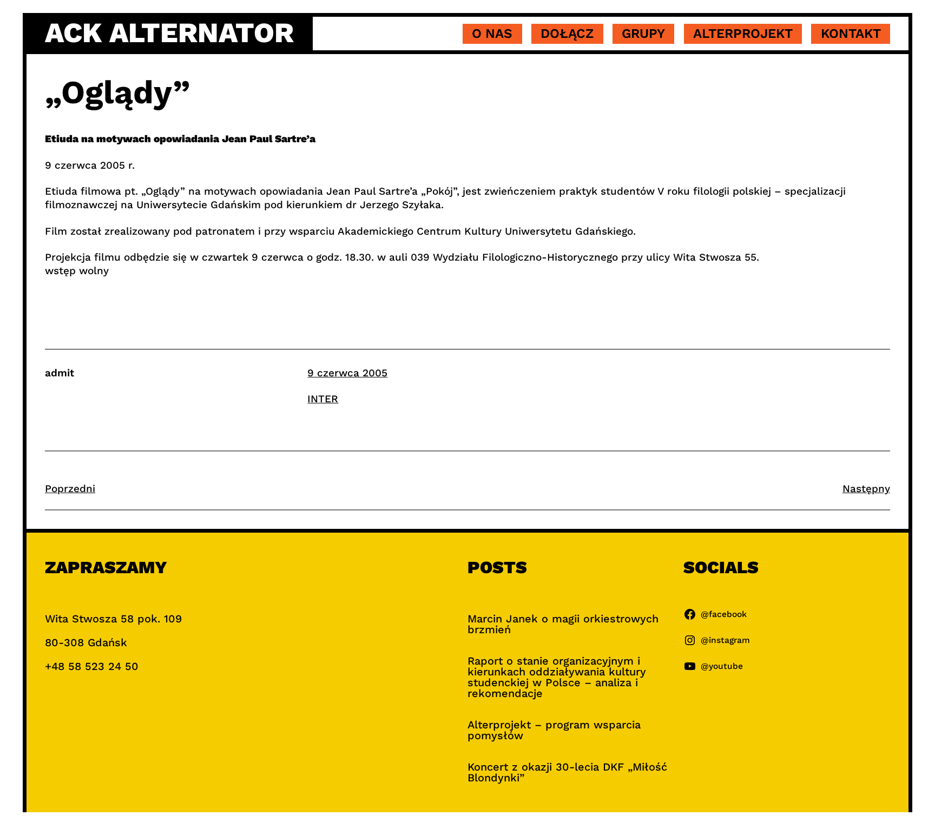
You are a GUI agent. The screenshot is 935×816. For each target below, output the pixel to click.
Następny (866, 488)
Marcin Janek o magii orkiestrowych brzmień (563, 624)
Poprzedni (70, 488)
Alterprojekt (743, 33)
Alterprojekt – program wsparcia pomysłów (554, 730)
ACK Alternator (169, 33)
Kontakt (851, 33)
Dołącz (567, 33)
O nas (492, 33)
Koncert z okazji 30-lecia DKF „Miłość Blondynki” (567, 772)
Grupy (643, 33)
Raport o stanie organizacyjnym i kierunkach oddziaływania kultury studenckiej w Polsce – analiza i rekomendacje (556, 677)
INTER (322, 399)
